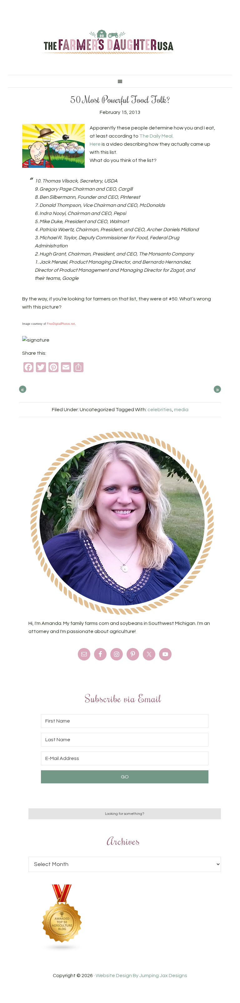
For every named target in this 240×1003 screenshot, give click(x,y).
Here (96, 144)
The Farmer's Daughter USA (107, 42)
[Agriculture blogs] (62, 950)
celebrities (160, 409)
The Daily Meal (155, 136)
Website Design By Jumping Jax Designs (141, 975)
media (181, 409)
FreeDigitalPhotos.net (61, 323)
